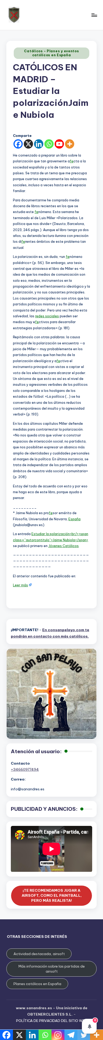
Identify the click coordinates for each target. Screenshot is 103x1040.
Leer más (20, 585)
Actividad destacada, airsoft (39, 953)
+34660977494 (25, 769)
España (74, 519)
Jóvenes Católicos (63, 546)
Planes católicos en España (37, 983)
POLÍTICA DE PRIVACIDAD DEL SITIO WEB (51, 1020)
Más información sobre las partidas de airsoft (51, 969)
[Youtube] (59, 144)
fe (71, 161)
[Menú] (94, 15)
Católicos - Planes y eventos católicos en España (51, 53)
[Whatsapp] (49, 144)
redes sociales (47, 316)
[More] (69, 144)
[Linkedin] (38, 144)
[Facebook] (18, 144)
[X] (28, 144)
